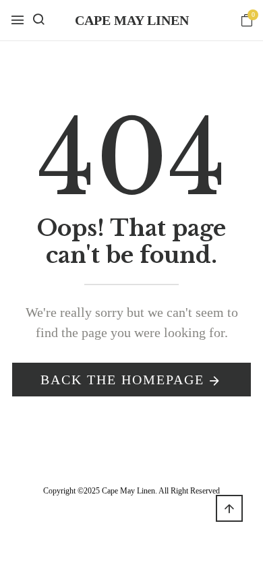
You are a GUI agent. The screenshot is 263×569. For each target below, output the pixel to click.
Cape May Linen (132, 20)
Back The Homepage (122, 379)
